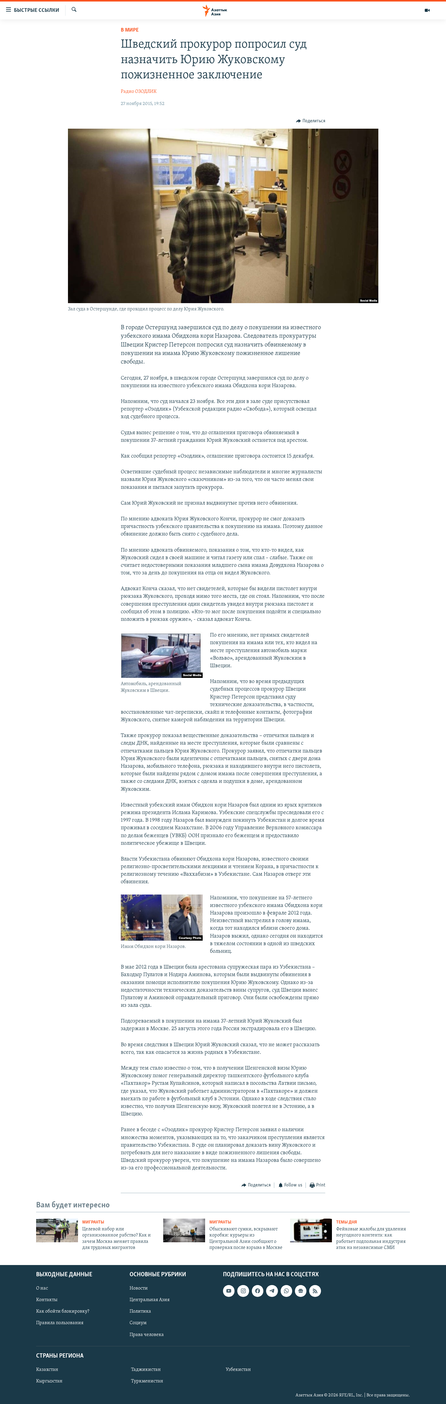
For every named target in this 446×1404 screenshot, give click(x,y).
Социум (138, 1323)
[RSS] (315, 1291)
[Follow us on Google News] (300, 1291)
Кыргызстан (49, 1381)
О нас (42, 1288)
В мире (130, 30)
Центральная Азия (150, 1299)
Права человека (147, 1334)
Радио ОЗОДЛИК (139, 91)
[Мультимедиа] (427, 10)
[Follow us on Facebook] (257, 1291)
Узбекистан (238, 1369)
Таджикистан (146, 1369)
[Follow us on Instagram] (243, 1291)
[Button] (310, 121)
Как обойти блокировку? (62, 1311)
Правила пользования (59, 1323)
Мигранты (93, 1222)
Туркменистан (147, 1381)
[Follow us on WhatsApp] (286, 1291)
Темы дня (346, 1222)
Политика (140, 1311)
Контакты (46, 1299)
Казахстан (47, 1369)
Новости (139, 1288)
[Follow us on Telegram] (272, 1291)
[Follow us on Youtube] (229, 1291)
